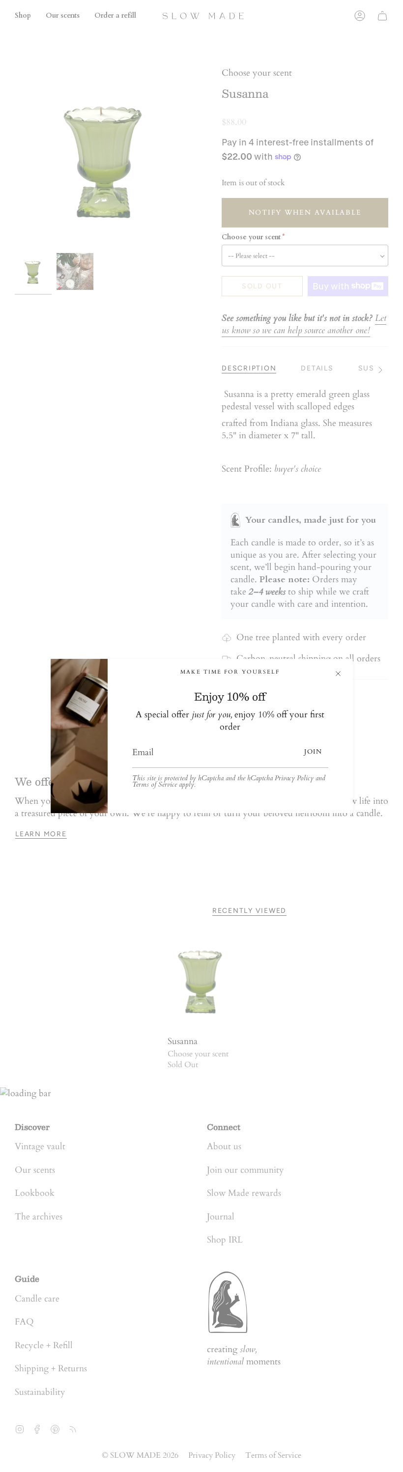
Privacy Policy (294, 778)
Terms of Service (154, 784)
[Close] (338, 674)
